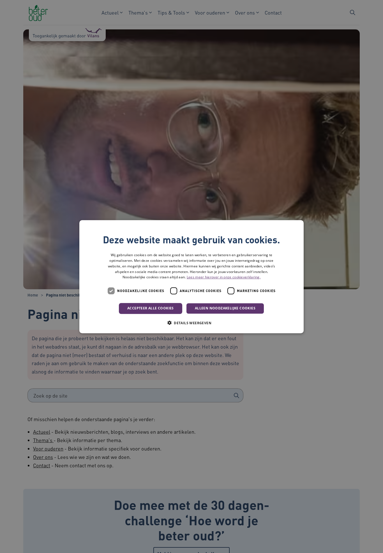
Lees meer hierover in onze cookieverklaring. (223, 277)
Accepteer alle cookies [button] (150, 308)
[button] (191, 322)
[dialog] (191, 276)
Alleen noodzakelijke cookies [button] (225, 308)
